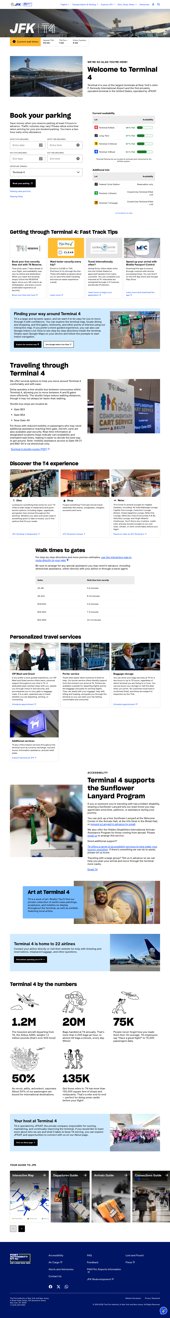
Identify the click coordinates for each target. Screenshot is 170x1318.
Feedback (92, 1262)
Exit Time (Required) (55, 153)
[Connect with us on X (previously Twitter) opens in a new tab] (58, 1287)
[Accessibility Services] (153, 4)
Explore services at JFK (23, 757)
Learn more (55, 295)
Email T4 (92, 869)
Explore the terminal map (26, 344)
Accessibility (56, 1255)
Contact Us (55, 1276)
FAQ (89, 1255)
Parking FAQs (16, 196)
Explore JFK (107, 4)
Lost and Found (134, 1255)
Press (129, 1262)
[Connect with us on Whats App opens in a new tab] (66, 1287)
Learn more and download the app (140, 293)
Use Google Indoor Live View (57, 344)
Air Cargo (54, 1262)
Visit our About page (24, 1142)
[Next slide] (21, 1228)
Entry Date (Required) (19, 139)
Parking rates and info (20, 191)
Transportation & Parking (84, 4)
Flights (64, 4)
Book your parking (21, 183)
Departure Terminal (18, 166)
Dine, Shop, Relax (126, 4)
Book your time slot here (23, 295)
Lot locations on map (123, 213)
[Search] (158, 4)
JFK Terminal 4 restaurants (24, 534)
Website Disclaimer (133, 1298)
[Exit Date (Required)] (41, 158)
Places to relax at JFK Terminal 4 (128, 534)
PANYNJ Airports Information (104, 1269)
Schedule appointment (23, 704)
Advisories (144, 4)
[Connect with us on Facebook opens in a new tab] (51, 1287)
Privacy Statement (152, 1298)
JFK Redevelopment (99, 1279)
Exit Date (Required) (18, 153)
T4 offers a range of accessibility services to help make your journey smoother (122, 848)
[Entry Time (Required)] (78, 145)
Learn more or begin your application (100, 293)
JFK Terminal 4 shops (73, 534)
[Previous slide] (13, 1228)
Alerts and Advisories (61, 1269)
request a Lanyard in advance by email (112, 824)
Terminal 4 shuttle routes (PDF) (30, 449)
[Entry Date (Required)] (41, 145)
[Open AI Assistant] (164, 1311)
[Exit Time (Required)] (78, 158)
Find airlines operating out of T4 (29, 959)
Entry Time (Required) (56, 139)
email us (92, 835)
